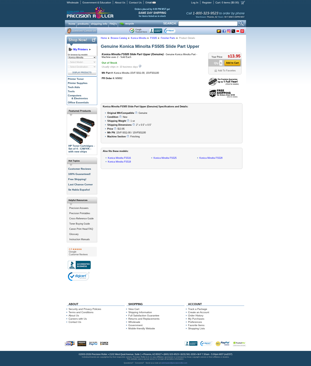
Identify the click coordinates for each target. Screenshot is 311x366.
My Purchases (196, 318)
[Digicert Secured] (79, 276)
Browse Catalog (119, 38)
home (72, 23)
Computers (78, 97)
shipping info (99, 23)
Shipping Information (140, 312)
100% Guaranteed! (79, 174)
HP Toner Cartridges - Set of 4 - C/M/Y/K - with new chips (81, 148)
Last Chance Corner (80, 184)
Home (104, 38)
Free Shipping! (77, 179)
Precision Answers (79, 208)
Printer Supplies (77, 83)
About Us (120, 2)
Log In (194, 2)
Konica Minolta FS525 (165, 158)
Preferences (195, 322)
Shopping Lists (196, 328)
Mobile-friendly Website (141, 328)
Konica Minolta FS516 (119, 158)
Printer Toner (76, 78)
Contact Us (135, 2)
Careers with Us (78, 318)
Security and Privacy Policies (85, 309)
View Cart (133, 309)
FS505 (153, 38)
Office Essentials (78, 102)
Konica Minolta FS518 (119, 161)
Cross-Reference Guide (81, 218)
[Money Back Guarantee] (223, 84)
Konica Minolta (138, 38)
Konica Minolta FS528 (210, 158)
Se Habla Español (79, 189)
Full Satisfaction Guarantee (143, 315)
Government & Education (96, 2)
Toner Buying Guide (79, 223)
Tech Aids (74, 87)
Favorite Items (196, 325)
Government (135, 325)
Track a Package (197, 309)
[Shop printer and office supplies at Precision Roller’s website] (109, 12)
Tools (71, 91)
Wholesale (73, 2)
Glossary (74, 234)
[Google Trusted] (138, 30)
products (83, 23)
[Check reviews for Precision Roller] (82, 252)
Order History (195, 315)
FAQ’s (113, 23)
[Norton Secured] (173, 30)
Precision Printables (79, 213)
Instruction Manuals (79, 239)
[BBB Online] (155, 30)
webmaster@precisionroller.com (174, 363)
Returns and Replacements (143, 318)
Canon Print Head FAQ (81, 229)
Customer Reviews (79, 168)
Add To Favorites (227, 70)
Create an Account (198, 312)
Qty (216, 63)
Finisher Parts (168, 38)
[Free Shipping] (223, 97)
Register (207, 2)
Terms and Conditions (81, 312)
